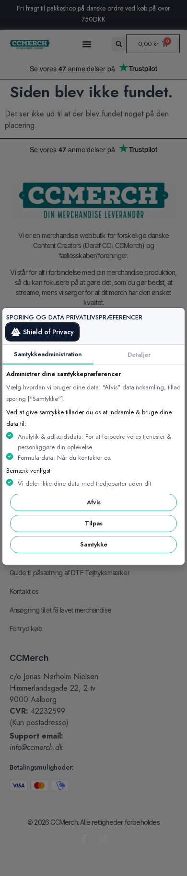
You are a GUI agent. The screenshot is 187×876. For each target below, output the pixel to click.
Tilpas (94, 523)
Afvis (94, 502)
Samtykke (93, 544)
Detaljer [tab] (139, 354)
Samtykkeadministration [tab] (48, 354)
